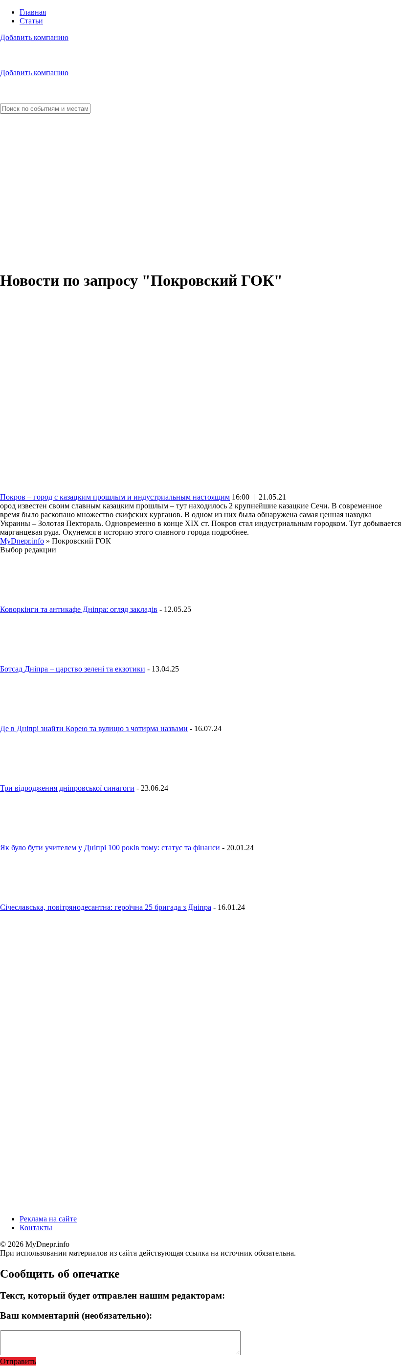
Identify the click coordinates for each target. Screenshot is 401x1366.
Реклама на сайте (48, 1219)
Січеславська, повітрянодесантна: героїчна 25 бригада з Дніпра (105, 907)
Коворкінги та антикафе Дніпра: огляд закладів (78, 609)
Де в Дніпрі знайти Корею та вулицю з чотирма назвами (94, 728)
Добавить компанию (34, 37)
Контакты (36, 1227)
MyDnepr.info (22, 541)
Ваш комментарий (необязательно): (76, 1315)
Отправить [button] (18, 1361)
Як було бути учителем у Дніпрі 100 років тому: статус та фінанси (110, 847)
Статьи (31, 21)
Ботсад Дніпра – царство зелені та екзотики (72, 669)
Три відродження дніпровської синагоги (67, 788)
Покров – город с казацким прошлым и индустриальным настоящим (115, 497)
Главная (33, 12)
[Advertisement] (200, 192)
